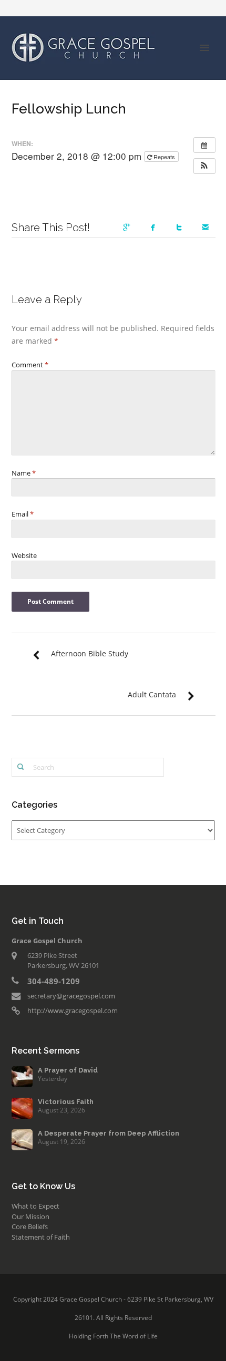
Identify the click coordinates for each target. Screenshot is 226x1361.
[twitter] (181, 228)
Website (24, 555)
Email (23, 514)
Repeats (164, 156)
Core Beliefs (30, 1226)
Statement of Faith (41, 1237)
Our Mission (30, 1216)
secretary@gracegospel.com (71, 996)
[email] (207, 228)
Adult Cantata (152, 694)
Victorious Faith (66, 1102)
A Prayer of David (68, 1070)
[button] (204, 166)
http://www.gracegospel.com (72, 1010)
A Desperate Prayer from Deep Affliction (108, 1133)
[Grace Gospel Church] (84, 46)
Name (24, 473)
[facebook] (155, 228)
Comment (30, 364)
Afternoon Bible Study (89, 653)
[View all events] (204, 145)
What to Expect (35, 1206)
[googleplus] (129, 228)
